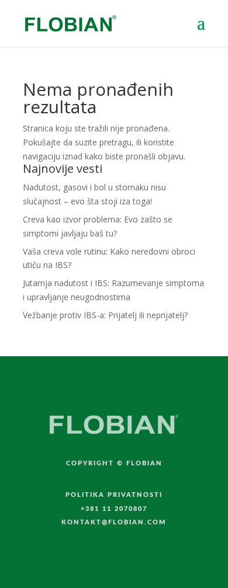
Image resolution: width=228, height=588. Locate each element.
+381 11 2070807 (114, 509)
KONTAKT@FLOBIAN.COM (114, 522)
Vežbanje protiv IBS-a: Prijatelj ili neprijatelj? (105, 315)
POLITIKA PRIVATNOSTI (114, 495)
